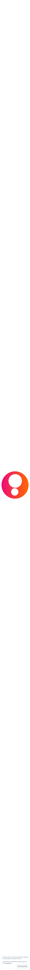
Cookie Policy (8, 963)
